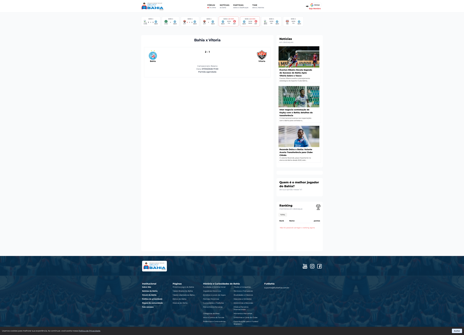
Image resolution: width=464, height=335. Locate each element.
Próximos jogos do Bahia (183, 287)
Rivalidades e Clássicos (243, 295)
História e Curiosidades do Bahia (221, 283)
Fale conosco (148, 307)
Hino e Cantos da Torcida (213, 317)
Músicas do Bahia (180, 303)
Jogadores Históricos (212, 291)
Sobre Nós (146, 287)
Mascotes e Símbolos (243, 299)
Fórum (211, 6)
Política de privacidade (152, 299)
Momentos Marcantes (243, 313)
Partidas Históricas (211, 299)
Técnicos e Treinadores (243, 291)
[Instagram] (312, 266)
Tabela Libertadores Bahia (184, 295)
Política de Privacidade (89, 331)
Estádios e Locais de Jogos (214, 295)
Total (282, 215)
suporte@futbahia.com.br (276, 287)
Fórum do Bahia (149, 295)
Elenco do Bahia (179, 299)
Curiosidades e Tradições (213, 303)
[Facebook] (319, 266)
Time (258, 6)
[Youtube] (305, 266)
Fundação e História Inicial (214, 287)
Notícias (224, 6)
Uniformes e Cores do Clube (245, 317)
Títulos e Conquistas (242, 287)
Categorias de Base (211, 313)
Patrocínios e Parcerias (213, 307)
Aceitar (457, 331)
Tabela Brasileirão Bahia (183, 291)
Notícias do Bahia (150, 291)
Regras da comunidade (152, 303)
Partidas (240, 6)
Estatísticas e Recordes (243, 303)
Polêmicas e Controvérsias (214, 321)
